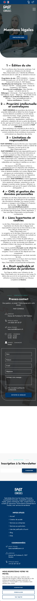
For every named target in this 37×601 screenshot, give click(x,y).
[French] (8, 2)
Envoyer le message (18, 395)
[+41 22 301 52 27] (29, 2)
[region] (18, 584)
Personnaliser (18, 592)
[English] (4, 2)
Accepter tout (18, 587)
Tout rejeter (18, 597)
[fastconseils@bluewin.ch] (33, 2)
